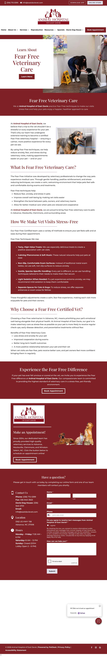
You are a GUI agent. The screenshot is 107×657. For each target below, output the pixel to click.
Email (50, 503)
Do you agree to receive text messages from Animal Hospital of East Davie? (70, 521)
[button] (98, 621)
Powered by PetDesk (47, 647)
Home (3, 30)
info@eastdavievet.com (33, 3)
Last (74, 499)
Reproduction (37, 30)
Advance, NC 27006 (25, 524)
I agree (52, 525)
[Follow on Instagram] (95, 647)
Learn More (26, 76)
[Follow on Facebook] (91, 647)
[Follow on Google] (100, 647)
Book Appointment (95, 30)
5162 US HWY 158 (24, 521)
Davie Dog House (73, 30)
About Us (12, 30)
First (48, 499)
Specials (61, 30)
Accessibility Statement (15, 650)
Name (50, 492)
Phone (49, 512)
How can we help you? (57, 541)
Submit (52, 571)
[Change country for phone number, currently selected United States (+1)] (49, 515)
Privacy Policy (66, 537)
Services (23, 30)
